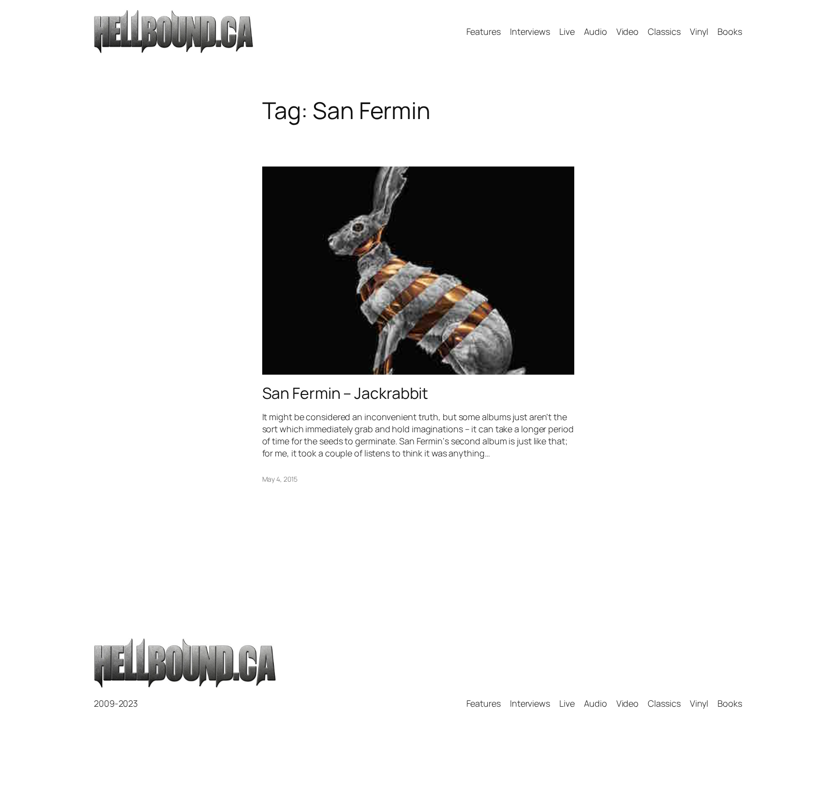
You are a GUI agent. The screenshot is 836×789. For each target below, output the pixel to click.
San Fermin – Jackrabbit (345, 393)
